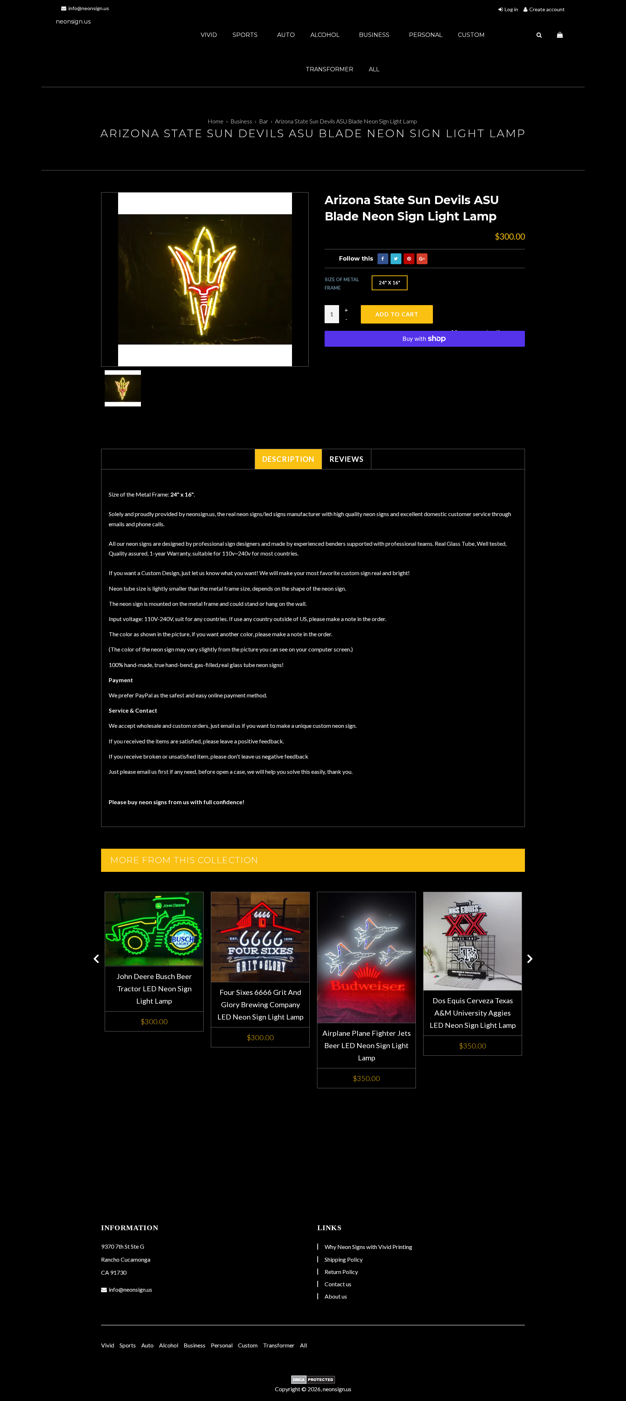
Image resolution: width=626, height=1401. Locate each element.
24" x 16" (389, 283)
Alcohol (325, 34)
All (374, 69)
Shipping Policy (344, 1259)
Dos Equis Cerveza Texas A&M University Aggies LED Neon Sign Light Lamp (473, 1012)
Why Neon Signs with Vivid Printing (368, 1246)
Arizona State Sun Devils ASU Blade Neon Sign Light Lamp (346, 121)
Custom (471, 34)
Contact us (338, 1283)
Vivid (209, 34)
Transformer (329, 69)
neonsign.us (73, 21)
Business (375, 34)
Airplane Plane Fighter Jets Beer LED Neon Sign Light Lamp (366, 1045)
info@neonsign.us (88, 8)
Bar (263, 121)
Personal (425, 34)
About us (336, 1296)
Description (288, 459)
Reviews (346, 459)
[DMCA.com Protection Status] (313, 1379)
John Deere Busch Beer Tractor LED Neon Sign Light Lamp (154, 988)
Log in (511, 9)
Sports (246, 34)
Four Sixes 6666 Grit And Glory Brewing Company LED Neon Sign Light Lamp (260, 1004)
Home (216, 121)
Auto (286, 34)
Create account (547, 9)
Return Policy (341, 1271)
